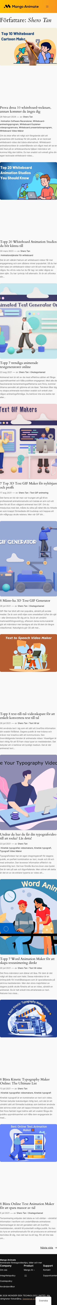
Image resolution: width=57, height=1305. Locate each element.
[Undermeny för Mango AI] (34, 1270)
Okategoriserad (37, 372)
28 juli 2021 (5, 606)
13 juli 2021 (5, 1088)
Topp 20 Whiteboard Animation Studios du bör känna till (28, 244)
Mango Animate (8, 1260)
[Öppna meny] (47, 6)
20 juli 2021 (5, 968)
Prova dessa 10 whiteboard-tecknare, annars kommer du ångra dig (25, 110)
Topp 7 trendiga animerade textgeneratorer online (19, 365)
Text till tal (34, 723)
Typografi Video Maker (11, 851)
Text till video (35, 968)
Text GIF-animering (39, 492)
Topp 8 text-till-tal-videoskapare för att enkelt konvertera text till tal (27, 716)
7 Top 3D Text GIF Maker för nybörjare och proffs (28, 485)
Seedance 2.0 (29, 1298)
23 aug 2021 (6, 372)
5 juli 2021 (5, 1213)
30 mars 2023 (6, 251)
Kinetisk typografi (42, 848)
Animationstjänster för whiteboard (17, 255)
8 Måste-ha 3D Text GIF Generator (25, 601)
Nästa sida (48, 1247)
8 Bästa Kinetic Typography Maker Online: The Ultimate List (25, 1081)
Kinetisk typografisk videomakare (17, 848)
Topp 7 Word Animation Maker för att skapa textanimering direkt (27, 961)
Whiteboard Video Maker (12, 131)
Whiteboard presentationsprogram (35, 127)
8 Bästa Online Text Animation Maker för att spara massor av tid (27, 1206)
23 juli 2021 (5, 843)
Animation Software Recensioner (16, 121)
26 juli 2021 (5, 723)
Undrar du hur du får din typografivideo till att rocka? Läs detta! (28, 836)
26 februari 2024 (8, 116)
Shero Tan (28, 116)
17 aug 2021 (6, 492)
